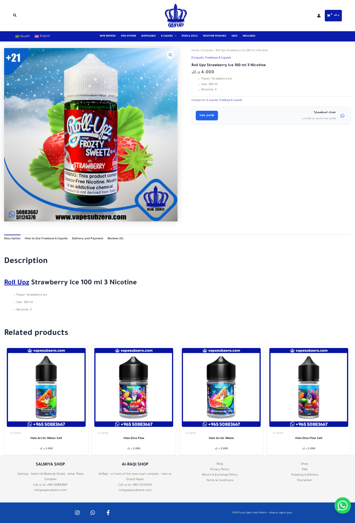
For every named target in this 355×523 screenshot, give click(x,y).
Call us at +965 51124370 (135, 485)
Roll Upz (16, 283)
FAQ (304, 469)
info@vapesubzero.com (50, 490)
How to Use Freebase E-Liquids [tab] (46, 239)
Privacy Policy (219, 469)
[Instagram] (77, 512)
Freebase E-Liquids (218, 58)
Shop (304, 464)
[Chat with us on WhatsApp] (342, 505)
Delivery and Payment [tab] (87, 239)
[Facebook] (108, 512)
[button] (15, 16)
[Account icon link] (319, 15)
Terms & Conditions (220, 480)
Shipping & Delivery (304, 475)
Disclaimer (304, 480)
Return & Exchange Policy (219, 475)
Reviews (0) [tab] (115, 239)
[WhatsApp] (92, 512)
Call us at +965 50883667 (50, 485)
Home (195, 50)
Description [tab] (12, 239)
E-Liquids (207, 50)
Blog (220, 464)
